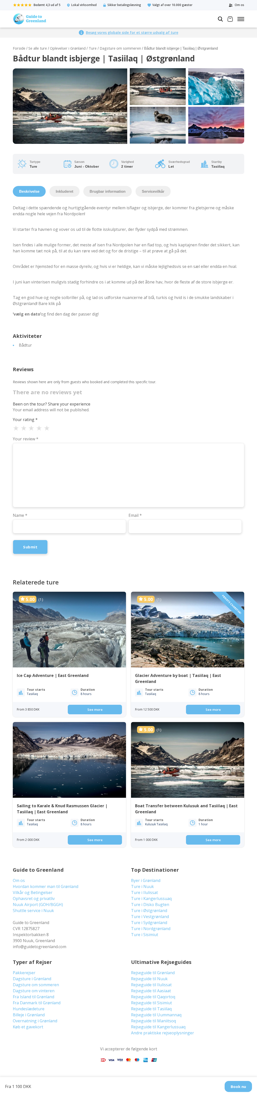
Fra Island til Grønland (33, 997)
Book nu (238, 1086)
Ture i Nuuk (142, 886)
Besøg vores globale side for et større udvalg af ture (132, 32)
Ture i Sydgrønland (149, 922)
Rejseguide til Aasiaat (151, 990)
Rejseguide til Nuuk (149, 978)
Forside (19, 48)
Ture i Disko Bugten (150, 904)
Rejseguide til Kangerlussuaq (158, 1027)
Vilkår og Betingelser (32, 892)
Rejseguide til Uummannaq (156, 1015)
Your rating (25, 419)
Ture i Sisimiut (144, 934)
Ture (93, 48)
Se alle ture (37, 48)
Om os (19, 880)
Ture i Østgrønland (149, 910)
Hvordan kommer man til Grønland (45, 886)
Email (135, 515)
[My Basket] (230, 20)
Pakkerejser (24, 972)
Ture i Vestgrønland (150, 916)
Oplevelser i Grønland (68, 48)
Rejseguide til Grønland (153, 972)
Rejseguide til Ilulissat (151, 984)
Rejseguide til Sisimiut (151, 1003)
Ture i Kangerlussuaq (151, 898)
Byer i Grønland (145, 880)
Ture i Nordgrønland (150, 928)
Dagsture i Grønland (32, 978)
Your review (25, 439)
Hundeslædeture (28, 1009)
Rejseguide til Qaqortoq (153, 997)
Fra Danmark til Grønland (36, 1003)
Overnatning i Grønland (35, 1021)
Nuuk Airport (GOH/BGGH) (38, 904)
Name (20, 515)
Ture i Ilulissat (144, 892)
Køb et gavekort (28, 1027)
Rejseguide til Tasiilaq (151, 1009)
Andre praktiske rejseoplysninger (162, 1033)
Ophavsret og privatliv (34, 898)
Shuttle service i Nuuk (33, 910)
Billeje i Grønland (29, 1015)
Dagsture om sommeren (120, 48)
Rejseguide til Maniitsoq (153, 1021)
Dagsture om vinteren (33, 990)
